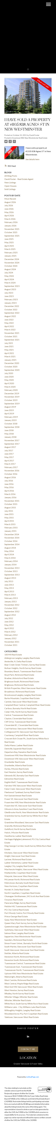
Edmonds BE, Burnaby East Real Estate (21, 775)
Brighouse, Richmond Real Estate (19, 685)
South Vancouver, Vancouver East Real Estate (24, 950)
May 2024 (9, 276)
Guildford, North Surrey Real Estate (20, 829)
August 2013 (10, 578)
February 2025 (11, 252)
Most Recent (10, 198)
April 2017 (9, 460)
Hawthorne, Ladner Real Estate (18, 836)
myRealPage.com (32, 1077)
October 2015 (10, 504)
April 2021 (9, 353)
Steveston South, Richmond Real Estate (21, 960)
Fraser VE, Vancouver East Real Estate (21, 799)
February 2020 (11, 390)
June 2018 (9, 430)
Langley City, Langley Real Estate (18, 866)
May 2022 (9, 323)
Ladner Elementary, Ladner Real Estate (21, 862)
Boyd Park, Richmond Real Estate (19, 674)
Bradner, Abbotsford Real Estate (19, 678)
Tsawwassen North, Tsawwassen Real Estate (24, 970)
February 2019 (11, 417)
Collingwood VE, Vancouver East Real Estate (24, 732)
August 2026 (10, 202)
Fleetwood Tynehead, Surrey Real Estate (22, 792)
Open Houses (10, 186)
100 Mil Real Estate (13, 654)
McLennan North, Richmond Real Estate (22, 879)
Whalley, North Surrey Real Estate (19, 993)
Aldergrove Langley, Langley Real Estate (22, 658)
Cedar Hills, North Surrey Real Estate (20, 711)
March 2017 (9, 464)
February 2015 (11, 527)
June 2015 (9, 514)
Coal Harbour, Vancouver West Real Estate (23, 728)
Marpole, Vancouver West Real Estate (21, 876)
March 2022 (9, 329)
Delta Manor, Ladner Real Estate (18, 745)
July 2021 (8, 343)
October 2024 (10, 266)
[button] (28, 1036)
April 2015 (9, 521)
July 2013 (8, 581)
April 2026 (9, 215)
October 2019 (10, 400)
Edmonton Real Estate (14, 778)
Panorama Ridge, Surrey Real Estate (20, 903)
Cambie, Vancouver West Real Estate (20, 701)
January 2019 (10, 420)
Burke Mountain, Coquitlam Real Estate (22, 698)
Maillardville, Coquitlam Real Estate (20, 872)
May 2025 (9, 242)
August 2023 (10, 289)
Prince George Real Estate (16, 916)
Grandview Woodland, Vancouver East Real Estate (26, 822)
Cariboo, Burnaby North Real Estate (20, 708)
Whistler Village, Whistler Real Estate (21, 997)
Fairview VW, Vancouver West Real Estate (23, 785)
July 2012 (8, 618)
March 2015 (9, 524)
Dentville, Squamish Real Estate (18, 748)
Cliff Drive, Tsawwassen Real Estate (20, 721)
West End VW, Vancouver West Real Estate (23, 987)
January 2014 (10, 564)
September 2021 (11, 339)
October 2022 (10, 309)
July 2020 (8, 373)
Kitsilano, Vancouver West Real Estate (21, 852)
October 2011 (10, 645)
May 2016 (9, 487)
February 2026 (11, 222)
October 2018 (10, 423)
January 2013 (10, 601)
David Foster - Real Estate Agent (18, 179)
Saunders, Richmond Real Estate (18, 940)
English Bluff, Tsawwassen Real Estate (21, 782)
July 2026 (8, 205)
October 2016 (10, 474)
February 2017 (11, 467)
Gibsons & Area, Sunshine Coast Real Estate (23, 809)
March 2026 (9, 219)
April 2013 (9, 591)
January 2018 (10, 437)
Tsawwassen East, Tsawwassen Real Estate (23, 966)
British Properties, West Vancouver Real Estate (25, 688)
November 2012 (11, 604)
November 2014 (11, 537)
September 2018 (11, 427)
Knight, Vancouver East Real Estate (19, 856)
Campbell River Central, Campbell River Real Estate (27, 705)
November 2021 (11, 333)
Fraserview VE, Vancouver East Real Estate (23, 805)
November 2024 (11, 262)
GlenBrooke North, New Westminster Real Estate (26, 812)
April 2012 (9, 628)
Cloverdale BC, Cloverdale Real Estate (21, 725)
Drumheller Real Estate (14, 762)
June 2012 (9, 621)
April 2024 (9, 279)
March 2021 (9, 356)
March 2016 (9, 494)
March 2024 (9, 282)
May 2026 (9, 212)
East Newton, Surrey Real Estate (18, 772)
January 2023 (10, 303)
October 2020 (10, 366)
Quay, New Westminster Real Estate (20, 919)
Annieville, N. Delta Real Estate (18, 661)
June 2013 (9, 584)
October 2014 (10, 541)
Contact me (28, 1049)
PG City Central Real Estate (16, 909)
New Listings (10, 182)
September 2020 (11, 370)
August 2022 (10, 316)
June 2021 (9, 346)
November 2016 (11, 470)
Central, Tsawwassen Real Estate (19, 715)
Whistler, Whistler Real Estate (17, 1000)
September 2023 (11, 286)
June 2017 (9, 453)
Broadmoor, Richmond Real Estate (19, 691)
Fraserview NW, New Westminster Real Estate (25, 802)
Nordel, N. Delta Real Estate (16, 889)
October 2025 (10, 232)
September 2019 (11, 403)
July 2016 (8, 480)
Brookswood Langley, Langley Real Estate (22, 695)
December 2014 (11, 534)
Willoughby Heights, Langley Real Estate (22, 1010)
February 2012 (11, 635)
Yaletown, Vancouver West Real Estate (21, 1017)
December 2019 (11, 393)
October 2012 (10, 608)
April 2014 (9, 554)
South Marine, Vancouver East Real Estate (22, 946)
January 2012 (10, 638)
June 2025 (9, 239)
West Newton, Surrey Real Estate (19, 990)
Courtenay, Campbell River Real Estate (21, 735)
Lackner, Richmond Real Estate (18, 859)
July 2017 (8, 450)
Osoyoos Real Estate (13, 899)
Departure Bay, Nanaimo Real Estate (20, 752)
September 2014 (11, 544)
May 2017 (9, 457)
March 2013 (9, 594)
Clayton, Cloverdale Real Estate (18, 718)
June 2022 (9, 319)
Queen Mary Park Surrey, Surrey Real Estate (23, 923)
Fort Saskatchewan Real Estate (18, 795)
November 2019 (11, 396)
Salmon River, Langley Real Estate (19, 933)
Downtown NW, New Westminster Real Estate (29, 138)
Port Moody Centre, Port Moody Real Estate (24, 913)
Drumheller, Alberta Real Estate (18, 765)
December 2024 (11, 259)
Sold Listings (10, 189)
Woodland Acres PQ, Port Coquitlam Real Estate (26, 1013)
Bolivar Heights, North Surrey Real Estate (22, 668)
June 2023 (9, 296)
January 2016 (10, 497)
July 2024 (8, 272)
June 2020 (9, 376)
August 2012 (10, 615)
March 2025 (9, 249)
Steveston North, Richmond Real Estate (21, 956)
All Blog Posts (10, 176)
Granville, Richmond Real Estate (18, 826)
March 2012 (9, 631)
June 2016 (9, 484)
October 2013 (10, 571)
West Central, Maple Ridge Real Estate (21, 983)
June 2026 (9, 209)
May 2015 (9, 517)
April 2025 (9, 246)
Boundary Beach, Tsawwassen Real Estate (23, 671)
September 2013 (11, 574)
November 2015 (11, 501)
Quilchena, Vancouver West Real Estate (21, 929)
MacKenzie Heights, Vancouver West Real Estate (26, 869)
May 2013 (9, 588)
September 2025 (11, 235)
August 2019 (10, 407)
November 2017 (11, 440)
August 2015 (10, 507)
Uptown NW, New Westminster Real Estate (23, 973)
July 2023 (8, 292)
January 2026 (10, 225)
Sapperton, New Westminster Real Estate (22, 936)
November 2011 (11, 641)
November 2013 (11, 568)
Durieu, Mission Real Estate (16, 768)
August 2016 (10, 477)
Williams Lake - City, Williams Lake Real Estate (25, 1007)
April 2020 (9, 383)
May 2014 (9, 551)
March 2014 (9, 558)
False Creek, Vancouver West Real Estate (22, 789)
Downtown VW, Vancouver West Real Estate (24, 758)
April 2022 (9, 326)
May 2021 (9, 349)
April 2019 (9, 413)
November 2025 (11, 229)
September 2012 (11, 611)
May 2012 (9, 625)
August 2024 (10, 269)
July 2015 (8, 511)
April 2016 (9, 490)
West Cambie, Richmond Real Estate (20, 980)
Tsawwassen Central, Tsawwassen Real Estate (24, 963)
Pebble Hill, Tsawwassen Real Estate (20, 906)
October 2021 (10, 336)
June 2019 (9, 410)
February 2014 (11, 561)
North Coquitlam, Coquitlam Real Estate (22, 893)
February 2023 (11, 299)
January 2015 (10, 531)
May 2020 (9, 380)
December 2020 (11, 363)
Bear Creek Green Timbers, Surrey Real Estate (24, 664)
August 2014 (10, 547)
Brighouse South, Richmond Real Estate (21, 681)
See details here (32, 159)
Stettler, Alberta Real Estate (16, 953)
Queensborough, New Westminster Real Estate (25, 926)
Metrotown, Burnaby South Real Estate (21, 883)
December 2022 (11, 306)
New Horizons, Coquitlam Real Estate (21, 886)
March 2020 (9, 386)
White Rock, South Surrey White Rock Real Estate (26, 1003)
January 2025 (10, 255)
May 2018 (9, 433)
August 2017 (10, 447)
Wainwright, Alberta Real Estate (18, 976)
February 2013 (11, 598)
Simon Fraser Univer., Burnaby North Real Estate (25, 943)
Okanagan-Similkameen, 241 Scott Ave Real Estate (26, 896)
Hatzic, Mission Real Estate (16, 832)
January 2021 (10, 360)
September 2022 (11, 313)
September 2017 (11, 443)
